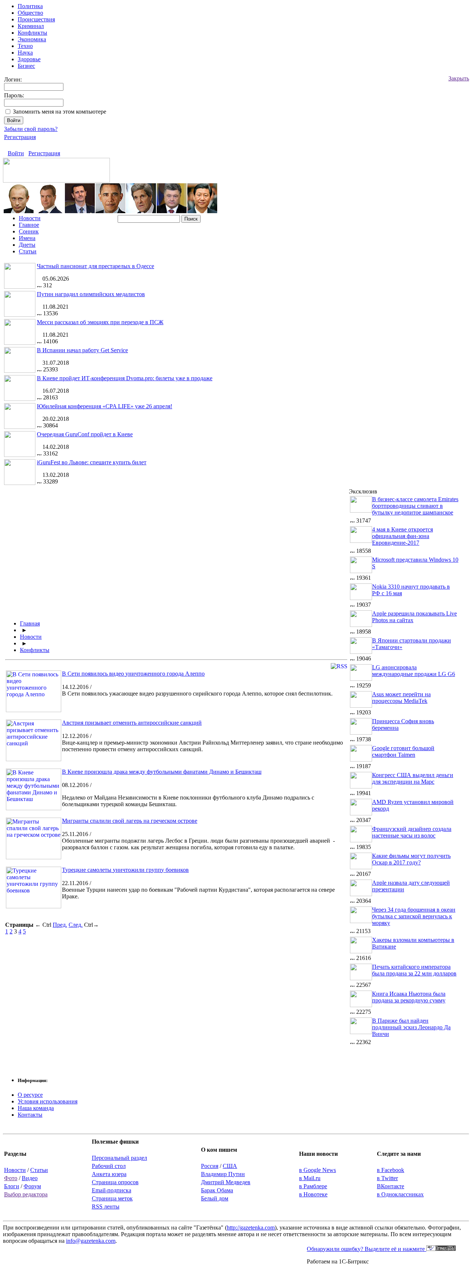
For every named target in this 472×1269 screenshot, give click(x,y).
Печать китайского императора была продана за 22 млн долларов (414, 970)
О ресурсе (30, 1095)
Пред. (60, 925)
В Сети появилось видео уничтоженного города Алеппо (133, 673)
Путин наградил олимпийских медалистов (91, 294)
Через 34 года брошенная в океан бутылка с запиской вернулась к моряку (413, 916)
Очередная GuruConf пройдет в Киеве (85, 434)
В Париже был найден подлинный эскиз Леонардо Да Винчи (411, 1027)
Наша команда (36, 1108)
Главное (29, 225)
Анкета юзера (109, 1174)
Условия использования (47, 1101)
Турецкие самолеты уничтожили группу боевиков (125, 870)
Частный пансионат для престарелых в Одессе (95, 266)
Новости (30, 218)
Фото (10, 1178)
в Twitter (387, 1178)
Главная (30, 623)
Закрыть (458, 78)
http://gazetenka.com (251, 1227)
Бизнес (26, 66)
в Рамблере (313, 1186)
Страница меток (112, 1198)
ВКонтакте (390, 1186)
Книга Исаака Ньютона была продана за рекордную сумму (408, 997)
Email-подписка (111, 1190)
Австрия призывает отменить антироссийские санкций (132, 723)
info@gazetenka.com (90, 1241)
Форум (32, 1186)
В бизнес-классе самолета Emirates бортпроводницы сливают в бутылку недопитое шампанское (415, 506)
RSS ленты (105, 1206)
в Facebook (390, 1170)
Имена (27, 238)
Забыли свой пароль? (31, 129)
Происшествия (36, 19)
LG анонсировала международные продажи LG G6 (413, 670)
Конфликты (32, 33)
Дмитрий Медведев (225, 1182)
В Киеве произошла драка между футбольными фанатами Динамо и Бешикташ (161, 772)
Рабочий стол (109, 1166)
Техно (25, 46)
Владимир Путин (223, 1174)
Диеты (27, 245)
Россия (209, 1166)
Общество (30, 13)
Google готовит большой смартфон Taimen (403, 751)
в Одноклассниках (400, 1194)
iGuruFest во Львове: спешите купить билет (91, 462)
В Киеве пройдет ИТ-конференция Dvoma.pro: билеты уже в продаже (124, 378)
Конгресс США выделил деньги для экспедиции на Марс (412, 778)
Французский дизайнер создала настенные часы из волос (411, 832)
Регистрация (20, 137)
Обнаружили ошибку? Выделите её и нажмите (366, 1249)
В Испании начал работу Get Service (82, 350)
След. (76, 925)
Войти (16, 153)
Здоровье (29, 59)
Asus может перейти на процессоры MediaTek (401, 697)
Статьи (28, 251)
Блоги (11, 1186)
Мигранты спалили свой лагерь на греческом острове (129, 821)
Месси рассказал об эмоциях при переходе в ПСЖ (100, 322)
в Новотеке (313, 1194)
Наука (25, 52)
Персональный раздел (119, 1158)
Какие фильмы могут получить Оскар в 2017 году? (411, 859)
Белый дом (214, 1198)
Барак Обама (217, 1190)
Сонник (29, 231)
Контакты (30, 1115)
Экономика (32, 39)
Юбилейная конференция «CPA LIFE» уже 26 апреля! (104, 406)
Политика (30, 6)
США (230, 1166)
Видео (30, 1178)
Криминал (31, 26)
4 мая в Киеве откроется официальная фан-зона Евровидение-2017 (402, 536)
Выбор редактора (26, 1194)
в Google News (317, 1170)
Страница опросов (115, 1182)
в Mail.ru (309, 1178)
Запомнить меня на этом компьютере (59, 111)
